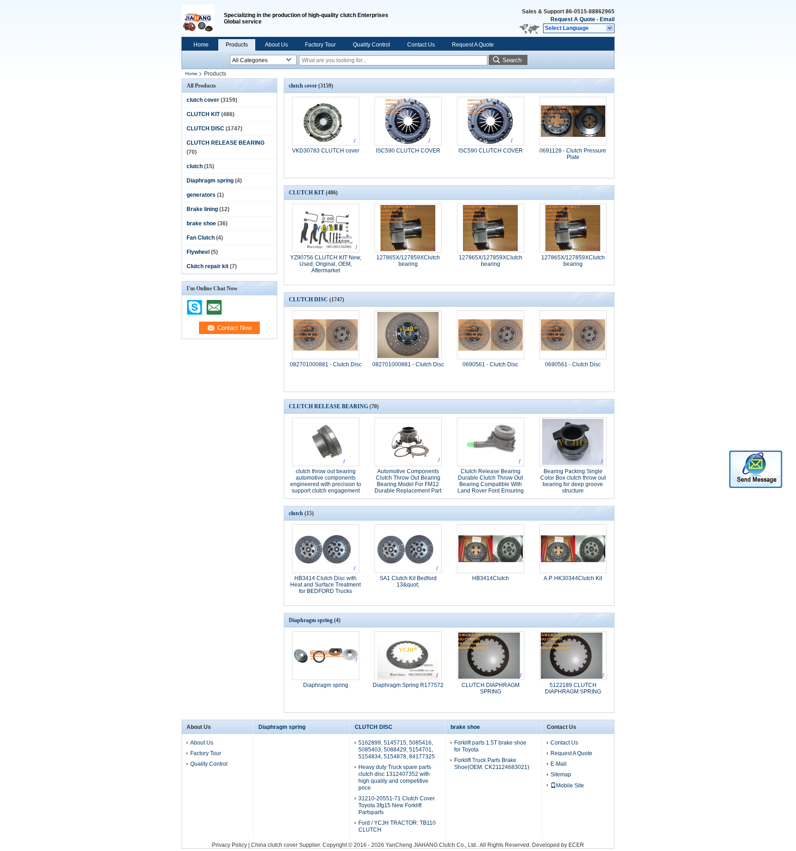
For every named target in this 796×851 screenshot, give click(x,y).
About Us (276, 44)
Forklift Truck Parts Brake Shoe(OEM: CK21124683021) (491, 763)
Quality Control (371, 44)
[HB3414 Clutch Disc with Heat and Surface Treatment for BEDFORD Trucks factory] (325, 549)
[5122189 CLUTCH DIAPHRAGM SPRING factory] (573, 656)
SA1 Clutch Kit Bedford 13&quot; (408, 581)
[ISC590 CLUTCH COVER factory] (408, 121)
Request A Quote (572, 19)
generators (201, 195)
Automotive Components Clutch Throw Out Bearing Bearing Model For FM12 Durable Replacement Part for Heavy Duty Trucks (408, 484)
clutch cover (203, 100)
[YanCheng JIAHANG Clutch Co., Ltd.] (610, 28)
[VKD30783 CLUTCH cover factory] (325, 121)
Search (512, 60)
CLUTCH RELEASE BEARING (225, 143)
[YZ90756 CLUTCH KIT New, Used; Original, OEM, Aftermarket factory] (325, 228)
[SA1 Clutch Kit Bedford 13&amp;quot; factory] (408, 549)
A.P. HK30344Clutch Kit (573, 578)
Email (607, 19)
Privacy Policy (229, 845)
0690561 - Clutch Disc (490, 364)
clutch (195, 166)
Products (237, 44)
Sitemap (560, 774)
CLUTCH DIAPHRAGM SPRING (491, 688)
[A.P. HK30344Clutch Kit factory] (573, 549)
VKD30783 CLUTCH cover (325, 150)
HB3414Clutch (490, 578)
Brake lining (202, 209)
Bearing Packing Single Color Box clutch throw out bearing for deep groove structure (573, 481)
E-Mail (558, 764)
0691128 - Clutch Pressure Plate (572, 153)
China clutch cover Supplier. (286, 845)
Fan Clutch (201, 238)
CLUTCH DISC (205, 128)
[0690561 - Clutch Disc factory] (490, 335)
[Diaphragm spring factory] (325, 656)
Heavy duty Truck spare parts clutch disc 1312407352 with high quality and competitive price (394, 777)
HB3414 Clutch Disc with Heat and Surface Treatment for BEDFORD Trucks (325, 584)
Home (201, 44)
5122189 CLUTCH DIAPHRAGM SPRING (573, 688)
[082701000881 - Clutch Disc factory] (325, 335)
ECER (576, 845)
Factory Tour (320, 44)
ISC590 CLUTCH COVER (408, 150)
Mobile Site (570, 785)
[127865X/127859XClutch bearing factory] (408, 228)
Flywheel (198, 252)
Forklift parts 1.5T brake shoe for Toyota (490, 746)
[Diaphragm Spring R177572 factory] (408, 656)
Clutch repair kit (207, 266)
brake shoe (201, 223)
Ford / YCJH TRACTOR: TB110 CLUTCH (397, 826)
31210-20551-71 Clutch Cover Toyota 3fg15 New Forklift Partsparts (396, 805)
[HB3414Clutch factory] (490, 549)
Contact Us (421, 44)
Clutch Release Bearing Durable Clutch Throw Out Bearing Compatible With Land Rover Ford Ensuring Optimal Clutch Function (490, 484)
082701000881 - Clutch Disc (326, 364)
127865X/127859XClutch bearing (408, 260)
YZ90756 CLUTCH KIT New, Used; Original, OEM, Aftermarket (325, 264)
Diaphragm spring (210, 180)
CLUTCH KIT (203, 114)
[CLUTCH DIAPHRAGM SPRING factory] (490, 656)
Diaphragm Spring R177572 (408, 685)
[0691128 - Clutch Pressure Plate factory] (573, 121)
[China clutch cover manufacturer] (202, 18)
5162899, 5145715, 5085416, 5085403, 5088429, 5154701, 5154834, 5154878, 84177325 (396, 749)
